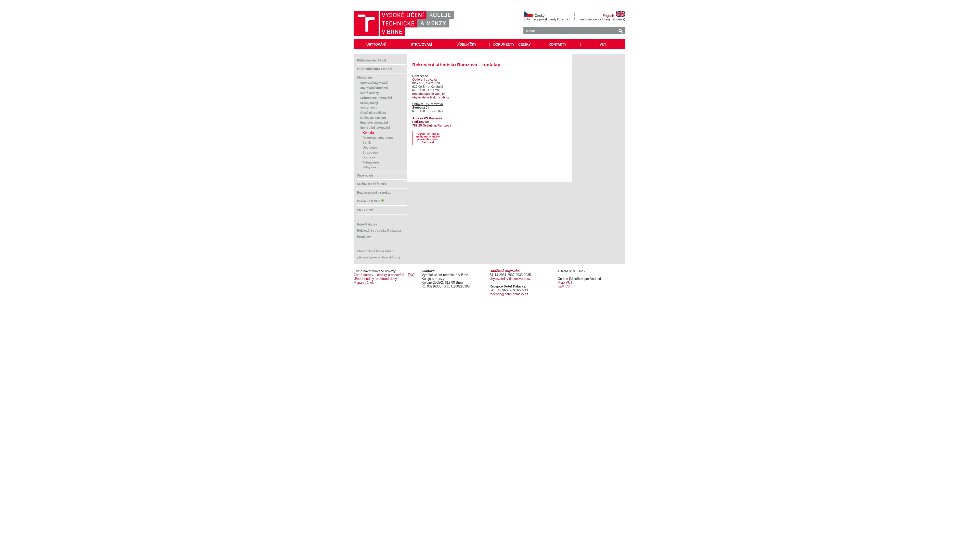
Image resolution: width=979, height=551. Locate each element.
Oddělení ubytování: (505, 271)
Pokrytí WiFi (368, 108)
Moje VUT (565, 282)
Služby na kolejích (373, 118)
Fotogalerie (371, 162)
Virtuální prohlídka (373, 113)
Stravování (370, 152)
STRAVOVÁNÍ (421, 44)
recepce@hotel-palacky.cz (509, 294)
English (609, 16)
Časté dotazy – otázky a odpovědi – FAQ (384, 275)
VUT (603, 44)
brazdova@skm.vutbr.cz (428, 94)
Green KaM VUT (369, 201)
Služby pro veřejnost (372, 184)
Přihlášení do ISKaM (371, 60)
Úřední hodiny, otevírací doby (375, 279)
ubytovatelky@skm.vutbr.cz (430, 97)
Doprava (369, 157)
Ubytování (364, 77)
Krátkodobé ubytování (376, 98)
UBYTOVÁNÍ (376, 44)
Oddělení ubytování (374, 83)
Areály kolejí (369, 103)
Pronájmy (364, 237)
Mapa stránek (364, 282)
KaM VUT (565, 286)
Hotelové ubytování (374, 122)
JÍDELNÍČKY (466, 44)
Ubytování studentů (374, 88)
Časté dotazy (369, 93)
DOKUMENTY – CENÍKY (512, 44)
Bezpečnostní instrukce (374, 192)
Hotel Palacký (367, 224)
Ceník (367, 142)
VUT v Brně (365, 210)
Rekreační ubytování (375, 128)
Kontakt (368, 132)
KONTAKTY (557, 44)
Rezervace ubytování (378, 138)
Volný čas (370, 167)
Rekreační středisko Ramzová (379, 230)
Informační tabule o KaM (374, 69)
